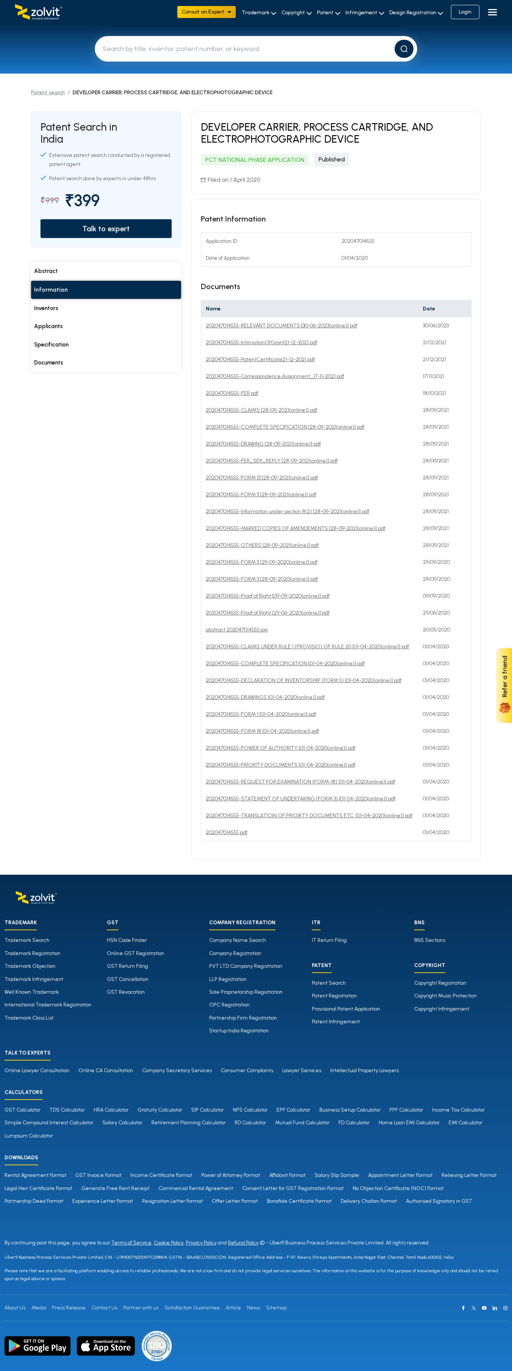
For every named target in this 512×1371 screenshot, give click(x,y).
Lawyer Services (301, 1070)
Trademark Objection (29, 966)
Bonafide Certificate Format (299, 1201)
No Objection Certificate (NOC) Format (398, 1188)
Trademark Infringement (33, 979)
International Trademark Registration (47, 1005)
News (253, 1308)
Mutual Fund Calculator (302, 1122)
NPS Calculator (250, 1110)
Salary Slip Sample (336, 1175)
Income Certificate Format (161, 1175)
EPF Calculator (293, 1110)
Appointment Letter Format (400, 1175)
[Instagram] (505, 1308)
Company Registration (235, 953)
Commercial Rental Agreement (196, 1188)
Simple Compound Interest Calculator (48, 1122)
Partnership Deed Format (33, 1201)
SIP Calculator (207, 1110)
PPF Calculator (406, 1110)
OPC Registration (229, 1005)
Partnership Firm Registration (243, 1018)
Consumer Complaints (247, 1070)
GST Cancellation (127, 979)
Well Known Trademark (31, 992)
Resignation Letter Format (172, 1201)
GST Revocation (126, 992)
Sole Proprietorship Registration (246, 992)
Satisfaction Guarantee (192, 1308)
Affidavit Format (287, 1175)
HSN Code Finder (127, 940)
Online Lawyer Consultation (36, 1070)
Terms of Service (131, 1243)
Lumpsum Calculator (28, 1136)
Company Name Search (237, 940)
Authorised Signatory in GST (439, 1201)
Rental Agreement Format (35, 1175)
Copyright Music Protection (445, 996)
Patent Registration (334, 996)
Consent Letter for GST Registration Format (293, 1188)
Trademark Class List (29, 1018)
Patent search (48, 92)
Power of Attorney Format (230, 1175)
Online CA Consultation (105, 1070)
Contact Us (104, 1308)
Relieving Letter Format (469, 1175)
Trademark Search (26, 940)
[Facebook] (463, 1308)
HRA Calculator (111, 1110)
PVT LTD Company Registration (245, 966)
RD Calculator (250, 1122)
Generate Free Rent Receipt (115, 1188)
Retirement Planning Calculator (188, 1122)
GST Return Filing (127, 966)
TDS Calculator (67, 1110)
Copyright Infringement (441, 1009)
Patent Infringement (336, 1021)
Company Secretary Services (177, 1070)
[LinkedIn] (495, 1308)
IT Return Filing (329, 940)
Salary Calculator (122, 1122)
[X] (474, 1308)
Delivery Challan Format (369, 1201)
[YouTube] (484, 1308)
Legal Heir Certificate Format (38, 1188)
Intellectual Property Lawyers (364, 1070)
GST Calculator (22, 1110)
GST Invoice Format (98, 1175)
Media (38, 1308)
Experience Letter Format (102, 1201)
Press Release (68, 1308)
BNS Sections (429, 940)
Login (465, 12)
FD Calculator (354, 1122)
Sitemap (276, 1308)
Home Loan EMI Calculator (409, 1122)
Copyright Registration (440, 983)
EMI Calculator (465, 1122)
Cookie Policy (169, 1243)
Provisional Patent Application (346, 1009)
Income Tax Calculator (458, 1110)
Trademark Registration (32, 953)
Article (233, 1308)
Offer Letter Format (235, 1201)
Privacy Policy (201, 1243)
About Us (14, 1308)
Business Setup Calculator (349, 1110)
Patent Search (329, 983)
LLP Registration (228, 979)
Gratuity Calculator (160, 1110)
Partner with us (141, 1308)
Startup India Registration (239, 1030)
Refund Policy (243, 1243)
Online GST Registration (135, 953)
